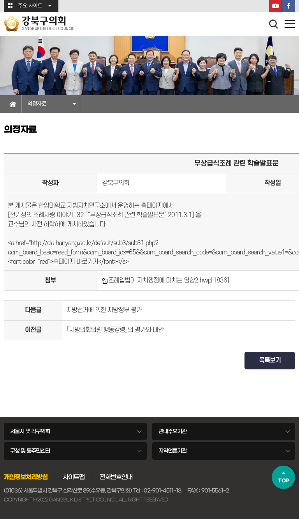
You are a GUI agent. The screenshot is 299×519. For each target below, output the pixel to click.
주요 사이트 (30, 6)
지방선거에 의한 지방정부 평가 (104, 310)
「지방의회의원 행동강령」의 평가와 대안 (115, 330)
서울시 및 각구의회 (30, 431)
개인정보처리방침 (25, 477)
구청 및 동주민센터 (30, 451)
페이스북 (288, 6)
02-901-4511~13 (162, 490)
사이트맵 (73, 477)
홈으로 (13, 104)
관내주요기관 (172, 431)
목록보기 (270, 360)
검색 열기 (274, 24)
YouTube (275, 6)
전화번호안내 (116, 477)
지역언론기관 (172, 451)
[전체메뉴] (290, 25)
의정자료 (37, 104)
